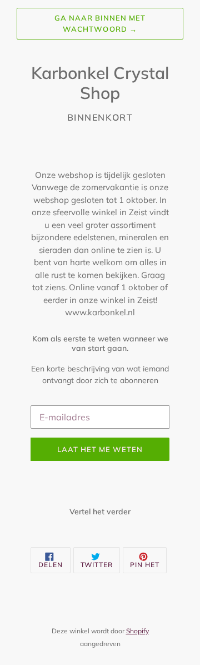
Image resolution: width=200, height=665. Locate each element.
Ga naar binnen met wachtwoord (100, 23)
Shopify (137, 631)
